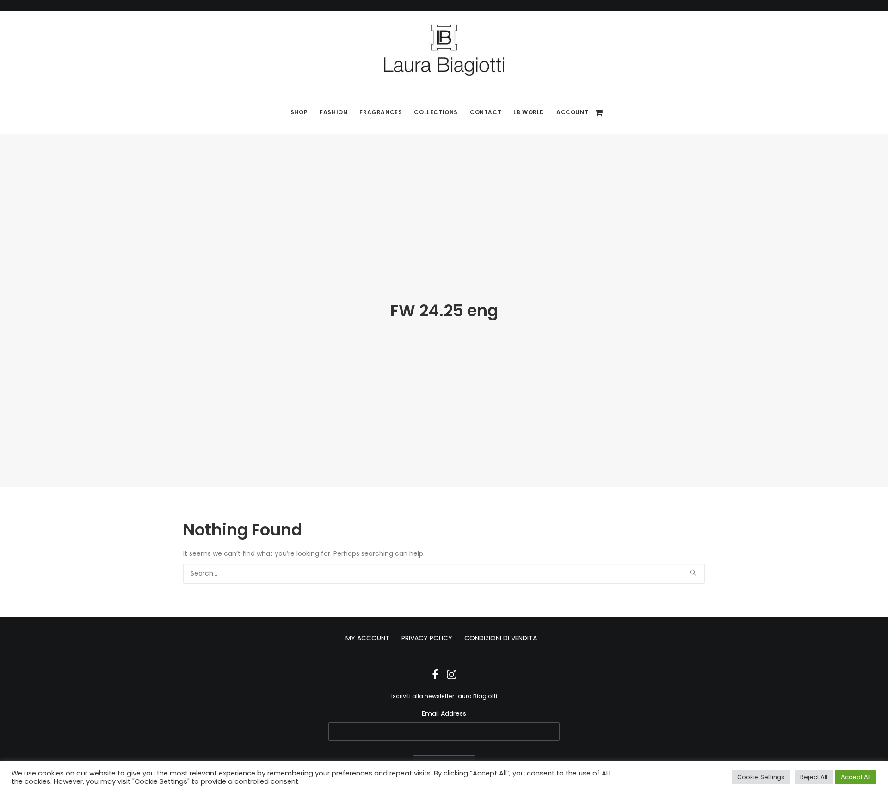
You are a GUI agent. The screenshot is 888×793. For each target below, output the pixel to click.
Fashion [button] (333, 112)
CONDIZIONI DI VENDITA (500, 638)
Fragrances (380, 112)
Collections (436, 112)
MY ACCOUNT (367, 638)
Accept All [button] (856, 777)
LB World (528, 112)
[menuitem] (299, 112)
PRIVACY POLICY (426, 638)
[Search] (444, 574)
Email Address (444, 713)
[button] (693, 572)
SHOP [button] (299, 112)
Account (572, 112)
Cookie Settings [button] (760, 777)
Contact (485, 112)
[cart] (599, 112)
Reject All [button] (813, 777)
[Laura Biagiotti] (444, 50)
